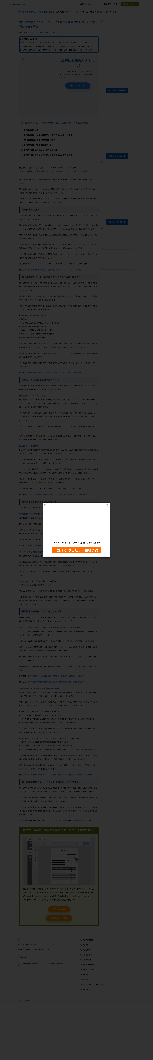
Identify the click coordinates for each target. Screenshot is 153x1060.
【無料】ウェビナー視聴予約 (76, 550)
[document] (76, 530)
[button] (107, 506)
